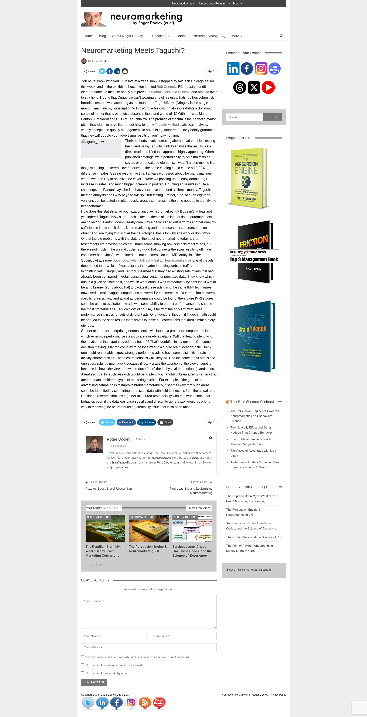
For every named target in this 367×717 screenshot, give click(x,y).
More (236, 3)
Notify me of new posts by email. (107, 673)
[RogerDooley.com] (159, 703)
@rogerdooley (119, 467)
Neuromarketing (182, 3)
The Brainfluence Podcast (252, 402)
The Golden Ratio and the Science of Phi (253, 537)
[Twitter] (88, 703)
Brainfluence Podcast (124, 462)
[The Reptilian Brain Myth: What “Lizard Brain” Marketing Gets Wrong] (105, 528)
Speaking (159, 36)
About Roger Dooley (127, 36)
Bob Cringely (166, 86)
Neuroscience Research (212, 3)
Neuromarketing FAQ (209, 36)
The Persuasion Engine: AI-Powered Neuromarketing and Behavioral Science (254, 416)
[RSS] (145, 703)
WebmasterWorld (164, 92)
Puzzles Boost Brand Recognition (108, 488)
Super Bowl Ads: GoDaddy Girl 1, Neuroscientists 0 (151, 260)
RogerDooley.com (168, 462)
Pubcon (184, 92)
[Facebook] (117, 703)
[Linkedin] (102, 703)
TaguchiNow (164, 103)
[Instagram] (131, 703)
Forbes (194, 457)
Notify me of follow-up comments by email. (114, 665)
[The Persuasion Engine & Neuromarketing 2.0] (149, 528)
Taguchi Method (167, 124)
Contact (181, 36)
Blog (102, 36)
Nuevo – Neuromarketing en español (249, 569)
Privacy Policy (278, 694)
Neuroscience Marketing (236, 694)
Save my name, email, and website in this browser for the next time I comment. (137, 657)
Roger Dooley (260, 694)
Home (88, 36)
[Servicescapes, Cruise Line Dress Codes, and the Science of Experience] (192, 528)
